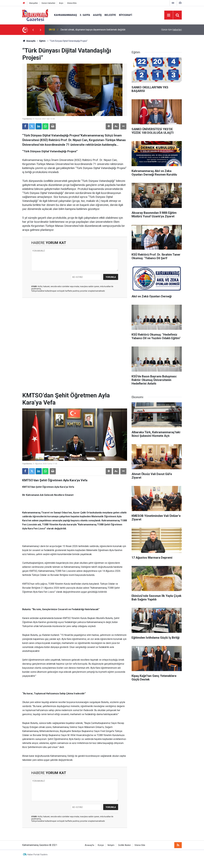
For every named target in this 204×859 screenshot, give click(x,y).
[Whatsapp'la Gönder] (45, 126)
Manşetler (33, 3)
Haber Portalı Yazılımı (37, 854)
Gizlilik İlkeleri (124, 845)
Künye (101, 845)
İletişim (111, 845)
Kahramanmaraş (65, 14)
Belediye (110, 14)
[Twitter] (32, 126)
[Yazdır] (53, 126)
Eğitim (42, 41)
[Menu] (168, 15)
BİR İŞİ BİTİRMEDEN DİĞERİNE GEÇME (80, 29)
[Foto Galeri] (180, 2)
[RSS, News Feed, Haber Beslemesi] (178, 845)
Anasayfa (30, 41)
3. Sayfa (85, 14)
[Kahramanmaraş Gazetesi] (35, 14)
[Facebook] (25, 126)
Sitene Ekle (71, 3)
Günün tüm (171, 29)
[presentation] (33, 29)
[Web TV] (173, 2)
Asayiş (97, 14)
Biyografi (125, 14)
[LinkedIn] (39, 126)
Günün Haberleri (48, 3)
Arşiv (61, 3)
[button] (109, 126)
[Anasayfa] (24, 3)
